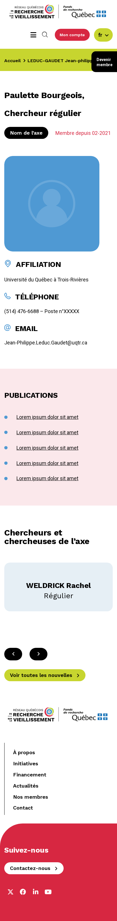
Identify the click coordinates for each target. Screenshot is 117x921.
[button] (38, 654)
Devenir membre (104, 62)
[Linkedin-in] (35, 892)
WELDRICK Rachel (58, 585)
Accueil (12, 60)
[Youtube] (48, 892)
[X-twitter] (10, 892)
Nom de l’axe (26, 133)
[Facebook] (23, 892)
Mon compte (72, 35)
